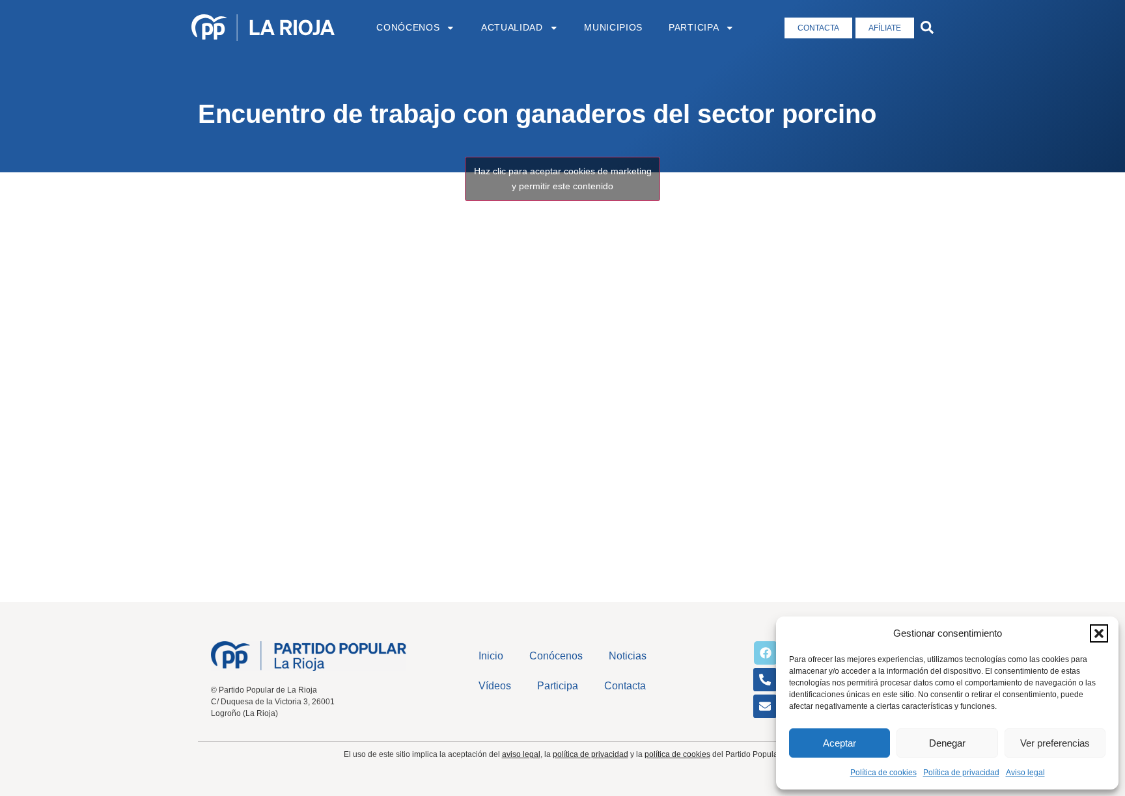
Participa (694, 28)
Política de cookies (883, 772)
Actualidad (512, 28)
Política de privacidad (961, 772)
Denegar (947, 743)
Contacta (625, 685)
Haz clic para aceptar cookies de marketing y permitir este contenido (563, 178)
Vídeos (495, 685)
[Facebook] (765, 653)
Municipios (613, 28)
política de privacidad (590, 754)
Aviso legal (1025, 772)
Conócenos (407, 28)
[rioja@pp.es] (765, 706)
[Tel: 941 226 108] (765, 679)
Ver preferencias (1055, 743)
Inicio (491, 655)
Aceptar (839, 743)
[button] (1098, 633)
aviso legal (521, 754)
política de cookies (677, 754)
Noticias (627, 655)
